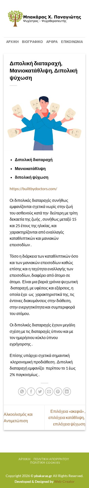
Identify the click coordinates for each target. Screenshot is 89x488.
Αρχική (12, 42)
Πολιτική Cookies (45, 462)
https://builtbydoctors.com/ (33, 188)
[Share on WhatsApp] (22, 391)
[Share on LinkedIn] (67, 391)
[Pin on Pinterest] (58, 391)
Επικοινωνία (72, 42)
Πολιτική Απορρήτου (51, 459)
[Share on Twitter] (40, 391)
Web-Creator (64, 481)
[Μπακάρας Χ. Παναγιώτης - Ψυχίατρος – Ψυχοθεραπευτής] (44, 18)
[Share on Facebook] (31, 391)
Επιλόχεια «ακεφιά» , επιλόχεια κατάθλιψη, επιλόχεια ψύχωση (66, 417)
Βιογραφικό (32, 42)
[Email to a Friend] (49, 391)
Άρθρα (52, 42)
